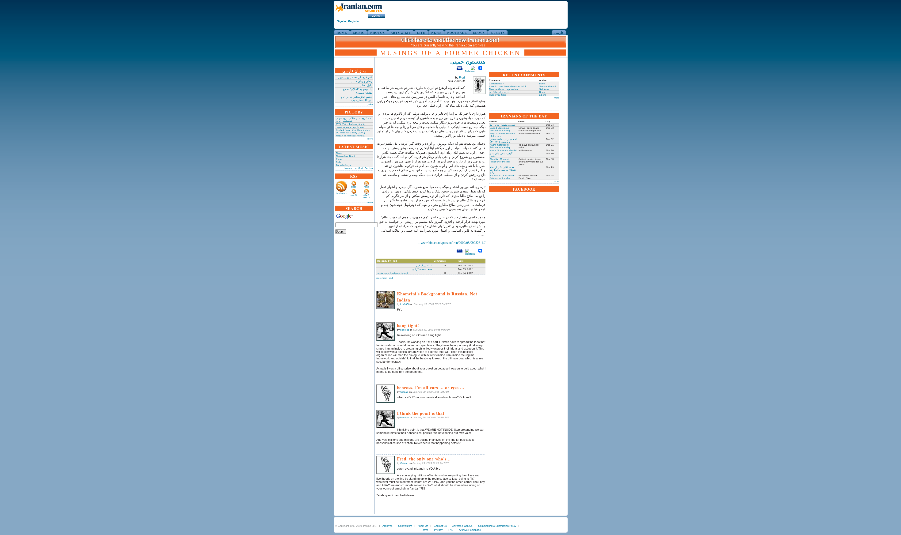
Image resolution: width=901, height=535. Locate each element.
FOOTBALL (457, 32)
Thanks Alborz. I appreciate (504, 89)
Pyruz (339, 159)
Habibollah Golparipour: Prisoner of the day (502, 176)
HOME (341, 32)
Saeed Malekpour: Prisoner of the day (500, 129)
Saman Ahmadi (547, 86)
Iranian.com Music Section (358, 168)
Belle (338, 162)
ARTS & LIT (401, 32)
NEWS (436, 32)
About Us (423, 525)
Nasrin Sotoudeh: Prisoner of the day (500, 146)
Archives (387, 525)
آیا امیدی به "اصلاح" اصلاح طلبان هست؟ (357, 91)
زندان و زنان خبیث (361, 81)
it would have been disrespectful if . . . (509, 86)
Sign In (341, 21)
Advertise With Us (462, 525)
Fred (462, 77)
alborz (542, 95)
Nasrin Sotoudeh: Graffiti (503, 150)
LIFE (421, 32)
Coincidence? (496, 83)
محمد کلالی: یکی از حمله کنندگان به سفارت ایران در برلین (503, 170)
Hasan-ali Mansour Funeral (350, 135)
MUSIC (359, 32)
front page (341, 193)
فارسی (558, 32)
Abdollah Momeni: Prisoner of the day (500, 160)
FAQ (451, 529)
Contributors (405, 525)
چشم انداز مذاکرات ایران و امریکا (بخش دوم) (356, 98)
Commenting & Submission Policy (497, 525)
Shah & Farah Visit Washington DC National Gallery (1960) (353, 131)
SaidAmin (544, 89)
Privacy (438, 529)
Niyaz (339, 153)
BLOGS (479, 32)
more (370, 138)
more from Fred (384, 278)
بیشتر (370, 104)
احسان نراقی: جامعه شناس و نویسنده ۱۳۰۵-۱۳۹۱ (503, 140)
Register (353, 21)
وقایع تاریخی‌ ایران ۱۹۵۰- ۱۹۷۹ (351, 124)
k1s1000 (405, 304)
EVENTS (498, 32)
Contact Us (440, 525)
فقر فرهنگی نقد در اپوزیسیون (354, 77)
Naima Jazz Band (345, 156)
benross (404, 329)
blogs (353, 187)
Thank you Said (497, 95)
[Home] (358, 12)
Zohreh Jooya (343, 165)
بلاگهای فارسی (366, 196)
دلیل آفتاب (366, 85)
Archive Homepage (470, 529)
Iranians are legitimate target (392, 273)
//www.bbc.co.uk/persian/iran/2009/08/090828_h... (451, 243)
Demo (542, 83)
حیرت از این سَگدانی (499, 92)
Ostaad (404, 392)
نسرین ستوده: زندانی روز (502, 125)
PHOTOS (377, 32)
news (366, 187)
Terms (424, 529)
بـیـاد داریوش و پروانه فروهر (350, 127)
